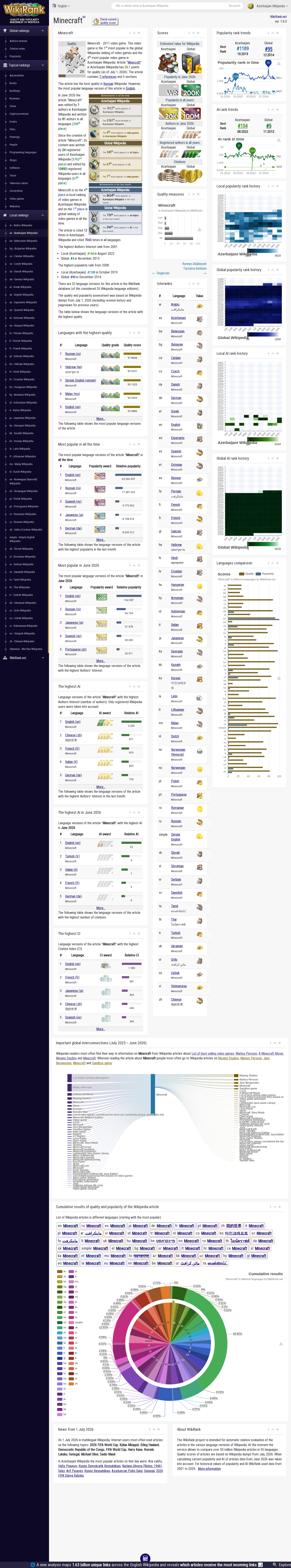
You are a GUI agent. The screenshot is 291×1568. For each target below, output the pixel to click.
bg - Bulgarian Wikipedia (23, 248)
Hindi (174, 558)
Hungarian (177, 585)
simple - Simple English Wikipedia (22, 539)
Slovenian (177, 866)
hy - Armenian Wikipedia (22, 394)
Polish (175, 781)
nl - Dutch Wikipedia (20, 471)
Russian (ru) (73, 354)
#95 (268, 49)
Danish (175, 384)
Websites (15, 206)
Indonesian (178, 611)
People (13, 144)
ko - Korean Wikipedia (21, 441)
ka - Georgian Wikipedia (23, 425)
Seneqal (149, 1471)
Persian (176, 491)
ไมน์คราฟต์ (240, 1241)
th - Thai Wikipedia (20, 587)
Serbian (176, 879)
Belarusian (177, 331)
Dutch (175, 736)
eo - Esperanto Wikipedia (23, 302)
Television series (19, 183)
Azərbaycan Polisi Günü (127, 1471)
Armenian (177, 598)
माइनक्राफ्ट (141, 1255)
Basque (176, 478)
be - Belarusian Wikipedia (23, 240)
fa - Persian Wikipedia (21, 333)
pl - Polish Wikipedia (21, 498)
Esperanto (177, 438)
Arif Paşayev (74, 1471)
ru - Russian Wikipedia (22, 522)
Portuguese (179, 795)
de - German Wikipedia (22, 279)
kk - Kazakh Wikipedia (21, 433)
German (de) (73, 528)
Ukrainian (177, 946)
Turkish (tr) (72, 856)
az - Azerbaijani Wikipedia (24, 233)
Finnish (175, 505)
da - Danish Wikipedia (21, 271)
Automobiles (17, 75)
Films (12, 129)
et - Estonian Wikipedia (22, 317)
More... (100, 419)
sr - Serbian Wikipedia (21, 564)
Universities (16, 190)
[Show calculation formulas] (145, 1559)
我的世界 (234, 1225)
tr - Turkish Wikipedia (21, 595)
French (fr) (72, 749)
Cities (13, 106)
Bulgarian (177, 344)
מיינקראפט (165, 1241)
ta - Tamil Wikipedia (20, 579)
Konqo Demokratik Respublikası (100, 1466)
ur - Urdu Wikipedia (20, 610)
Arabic (175, 304)
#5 (268, 126)
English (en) (73, 407)
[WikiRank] (24, 9)
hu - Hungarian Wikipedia (23, 387)
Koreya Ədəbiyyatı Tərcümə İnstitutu (194, 268)
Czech (175, 371)
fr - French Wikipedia (21, 348)
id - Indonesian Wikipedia (23, 402)
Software (15, 167)
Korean (175, 678)
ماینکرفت (70, 1241)
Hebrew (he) (73, 367)
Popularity (15, 56)
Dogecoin (160, 273)
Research (235, 5)
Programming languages (23, 152)
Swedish (176, 893)
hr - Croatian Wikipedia (22, 379)
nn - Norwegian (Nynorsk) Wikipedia (23, 481)
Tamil (174, 906)
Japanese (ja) (74, 515)
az (84, 17)
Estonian (176, 465)
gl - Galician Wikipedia (22, 356)
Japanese (177, 638)
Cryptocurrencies (19, 113)
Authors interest (18, 41)
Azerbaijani (178, 318)
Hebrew (176, 545)
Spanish (176, 451)
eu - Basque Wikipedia (22, 325)
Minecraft (134, 62)
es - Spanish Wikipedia (22, 310)
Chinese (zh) (73, 735)
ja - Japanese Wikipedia (23, 417)
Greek (175, 411)
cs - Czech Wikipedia (21, 263)
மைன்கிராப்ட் (218, 1263)
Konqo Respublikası (97, 1471)
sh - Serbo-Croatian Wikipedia (26, 529)
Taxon (13, 175)
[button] (129, 33)
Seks (61, 1471)
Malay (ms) (72, 394)
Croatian (176, 571)
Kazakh (176, 665)
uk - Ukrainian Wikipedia (23, 602)
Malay (175, 723)
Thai (174, 919)
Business (15, 98)
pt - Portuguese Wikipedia (24, 506)
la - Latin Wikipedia (20, 448)
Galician (176, 531)
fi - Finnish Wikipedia (21, 340)
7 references (108, 77)
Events (13, 121)
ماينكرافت (93, 1233)
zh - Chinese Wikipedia (22, 641)
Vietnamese (179, 986)
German (176, 398)
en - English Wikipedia (21, 294)
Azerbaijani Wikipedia (271, 6)
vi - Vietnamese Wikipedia (23, 625)
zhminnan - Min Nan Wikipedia (26, 649)
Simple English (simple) (80, 380)
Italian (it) (71, 762)
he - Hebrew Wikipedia (22, 364)
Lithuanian (177, 710)
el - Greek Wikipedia (20, 287)
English (62, 6)
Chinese (176, 999)
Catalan (176, 358)
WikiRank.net (278, 17)
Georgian (177, 651)
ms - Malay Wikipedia (21, 464)
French (175, 518)
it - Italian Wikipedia (20, 410)
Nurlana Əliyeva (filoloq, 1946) (142, 1466)
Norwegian (178, 768)
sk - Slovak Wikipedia (21, 548)
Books (13, 83)
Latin (174, 696)
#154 (243, 126)
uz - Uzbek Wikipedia (21, 618)
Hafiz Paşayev (67, 1466)
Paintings (15, 137)
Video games (17, 198)
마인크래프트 (236, 1233)
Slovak (175, 853)
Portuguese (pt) (75, 649)
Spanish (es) (73, 501)
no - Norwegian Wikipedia (24, 491)
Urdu (174, 959)
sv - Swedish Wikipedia (22, 572)
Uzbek (175, 973)
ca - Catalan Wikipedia (22, 256)
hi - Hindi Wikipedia (20, 371)
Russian (108, 84)
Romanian (177, 808)
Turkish (175, 933)
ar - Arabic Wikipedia (21, 225)
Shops (13, 160)
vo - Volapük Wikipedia (22, 633)
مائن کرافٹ (190, 1263)
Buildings (15, 90)
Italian (175, 625)
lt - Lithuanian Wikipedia (23, 456)
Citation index (17, 48)
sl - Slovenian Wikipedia (23, 556)
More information (209, 1469)
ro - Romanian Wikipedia (23, 514)
